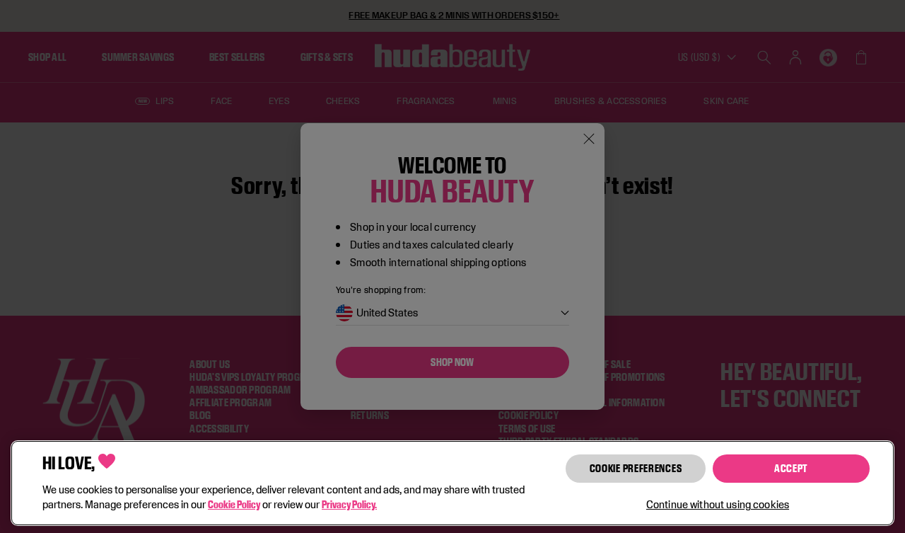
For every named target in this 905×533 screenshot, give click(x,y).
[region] (452, 483)
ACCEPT (791, 468)
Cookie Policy (234, 504)
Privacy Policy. (349, 504)
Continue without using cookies (717, 504)
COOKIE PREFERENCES (636, 468)
